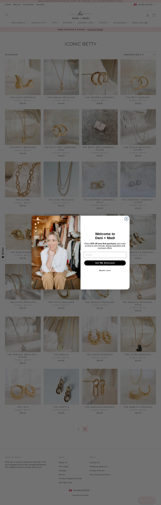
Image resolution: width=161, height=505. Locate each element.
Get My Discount (105, 263)
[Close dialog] (126, 219)
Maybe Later (105, 270)
